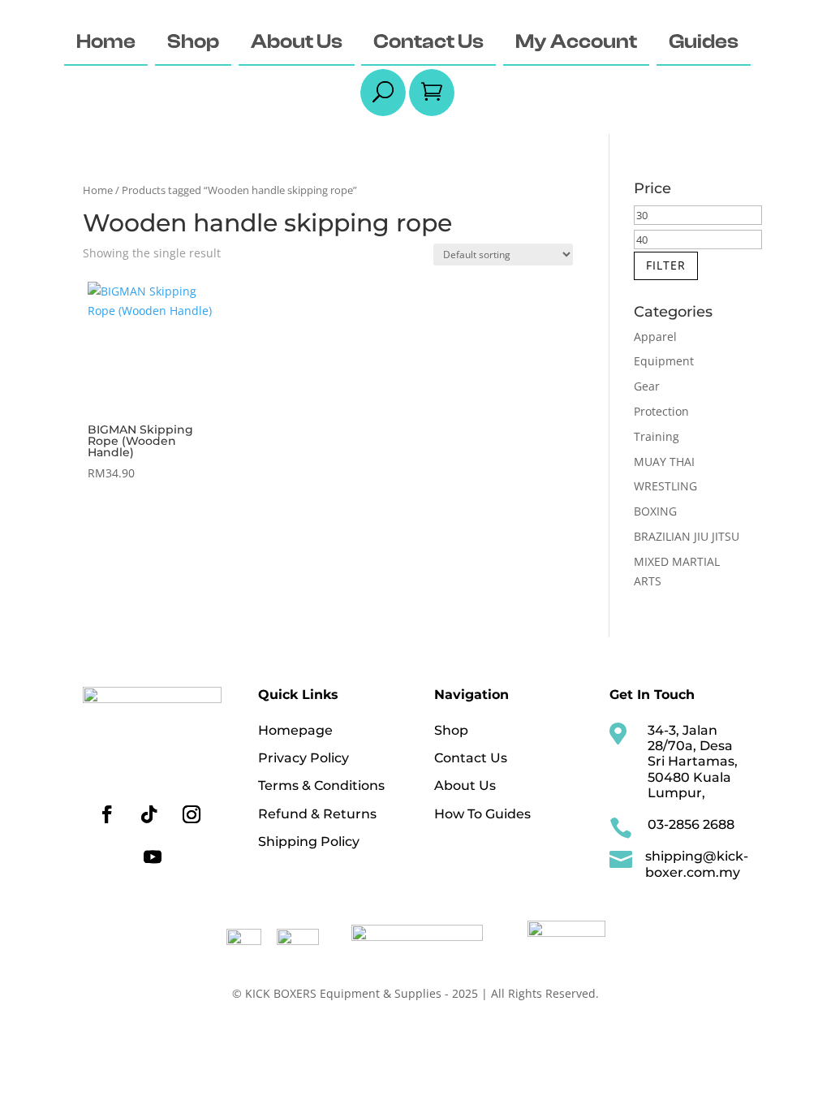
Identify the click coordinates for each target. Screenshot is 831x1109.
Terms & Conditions (321, 785)
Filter (666, 265)
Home (98, 190)
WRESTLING (665, 486)
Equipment (664, 361)
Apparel (655, 336)
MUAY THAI (664, 461)
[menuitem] (106, 42)
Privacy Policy (303, 758)
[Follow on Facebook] (107, 814)
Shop (451, 730)
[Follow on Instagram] (191, 814)
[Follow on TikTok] (149, 814)
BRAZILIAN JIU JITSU (686, 536)
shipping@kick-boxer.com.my (696, 863)
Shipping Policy (309, 841)
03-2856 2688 (691, 824)
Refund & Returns (317, 814)
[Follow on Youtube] (152, 856)
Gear (647, 386)
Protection (661, 411)
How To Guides (482, 814)
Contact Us (470, 758)
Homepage (295, 730)
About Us (465, 785)
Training (656, 436)
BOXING (655, 511)
